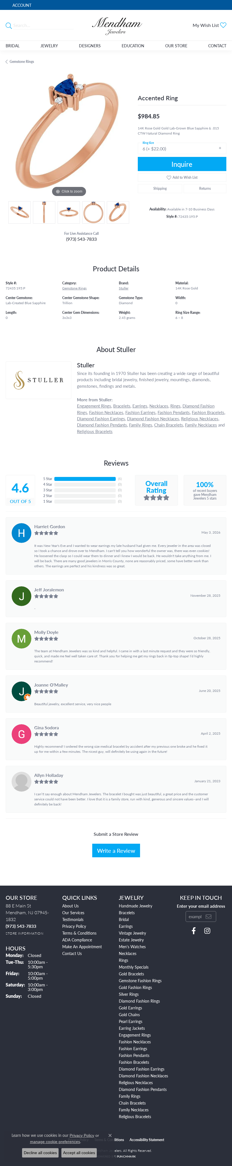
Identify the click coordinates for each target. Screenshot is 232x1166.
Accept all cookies (79, 1152)
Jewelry (49, 45)
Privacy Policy (74, 926)
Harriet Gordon (49, 526)
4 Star (47, 484)
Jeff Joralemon (49, 589)
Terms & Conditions (79, 933)
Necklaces (158, 406)
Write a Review (116, 850)
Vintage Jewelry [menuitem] (132, 933)
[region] (69, 135)
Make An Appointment (82, 946)
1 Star (47, 501)
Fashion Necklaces (106, 412)
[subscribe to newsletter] (208, 916)
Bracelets (121, 406)
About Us (70, 906)
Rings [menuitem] (123, 960)
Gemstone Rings (22, 61)
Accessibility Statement (147, 1139)
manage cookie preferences (55, 1141)
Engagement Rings (94, 406)
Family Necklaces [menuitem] (134, 1109)
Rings (175, 406)
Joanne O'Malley (51, 684)
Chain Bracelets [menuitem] (132, 1103)
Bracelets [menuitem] (127, 912)
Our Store (176, 45)
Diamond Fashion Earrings (101, 418)
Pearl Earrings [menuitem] (130, 1021)
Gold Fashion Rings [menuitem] (135, 987)
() (120, 478)
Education (133, 45)
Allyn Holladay (48, 775)
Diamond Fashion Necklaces (153, 418)
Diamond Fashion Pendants (102, 425)
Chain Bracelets (168, 425)
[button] (21, 5)
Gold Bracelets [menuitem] (131, 974)
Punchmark (126, 1156)
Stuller (123, 288)
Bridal (13, 45)
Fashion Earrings (140, 412)
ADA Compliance (77, 940)
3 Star (47, 490)
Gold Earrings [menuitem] (130, 1008)
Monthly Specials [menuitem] (134, 967)
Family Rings (140, 425)
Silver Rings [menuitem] (129, 994)
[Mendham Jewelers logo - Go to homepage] (116, 25)
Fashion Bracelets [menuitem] (134, 1062)
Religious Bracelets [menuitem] (135, 1116)
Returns (205, 188)
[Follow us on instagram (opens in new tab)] (207, 931)
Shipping (160, 188)
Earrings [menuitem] (126, 926)
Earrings (139, 406)
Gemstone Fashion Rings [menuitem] (140, 980)
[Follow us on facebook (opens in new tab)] (194, 931)
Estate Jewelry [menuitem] (131, 940)
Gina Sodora (46, 727)
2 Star (47, 495)
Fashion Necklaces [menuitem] (135, 1042)
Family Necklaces (201, 425)
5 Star (47, 478)
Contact (217, 45)
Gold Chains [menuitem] (129, 1014)
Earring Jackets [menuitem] (132, 1028)
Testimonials (72, 919)
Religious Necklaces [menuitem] (136, 1082)
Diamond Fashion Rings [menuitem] (139, 1001)
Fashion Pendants (174, 412)
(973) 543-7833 (81, 239)
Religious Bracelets (95, 431)
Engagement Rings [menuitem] (135, 1035)
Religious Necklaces (199, 418)
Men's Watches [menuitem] (132, 946)
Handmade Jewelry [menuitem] (135, 906)
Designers (90, 45)
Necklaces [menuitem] (127, 953)
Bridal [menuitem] (124, 919)
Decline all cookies (40, 1152)
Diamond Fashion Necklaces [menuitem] (143, 1075)
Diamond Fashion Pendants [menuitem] (143, 1089)
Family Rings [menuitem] (129, 1096)
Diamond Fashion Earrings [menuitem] (141, 1069)
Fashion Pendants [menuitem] (134, 1055)
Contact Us (72, 953)
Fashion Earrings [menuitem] (133, 1048)
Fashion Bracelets (208, 412)
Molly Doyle (46, 632)
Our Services (73, 912)
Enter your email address (201, 906)
